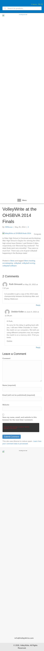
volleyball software (9, 266)
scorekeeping (7, 263)
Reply (38, 305)
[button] (19, 200)
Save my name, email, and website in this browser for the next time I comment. (19, 418)
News (12, 261)
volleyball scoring (28, 263)
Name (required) (9, 385)
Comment (6, 358)
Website (5, 405)
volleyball (17, 263)
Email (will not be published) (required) (18, 395)
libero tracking (29, 261)
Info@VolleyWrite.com (24, 638)
